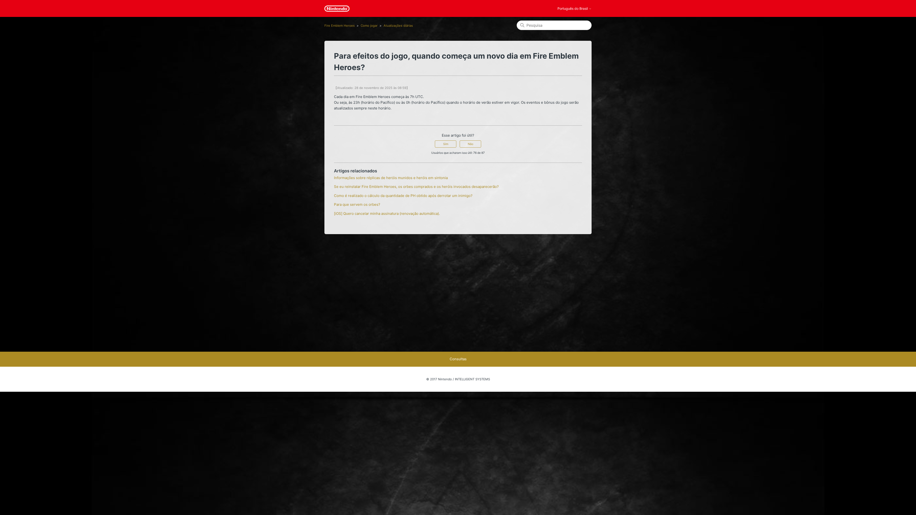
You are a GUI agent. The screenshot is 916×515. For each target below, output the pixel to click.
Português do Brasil (573, 8)
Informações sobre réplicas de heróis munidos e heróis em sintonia (391, 177)
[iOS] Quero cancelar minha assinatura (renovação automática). (387, 213)
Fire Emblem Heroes (339, 25)
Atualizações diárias (398, 25)
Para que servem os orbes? (357, 204)
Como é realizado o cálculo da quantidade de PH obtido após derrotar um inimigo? (403, 195)
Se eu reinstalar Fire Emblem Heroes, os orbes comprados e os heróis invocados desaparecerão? (416, 186)
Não (470, 144)
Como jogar (369, 25)
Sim (445, 144)
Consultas (458, 359)
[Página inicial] (336, 8)
